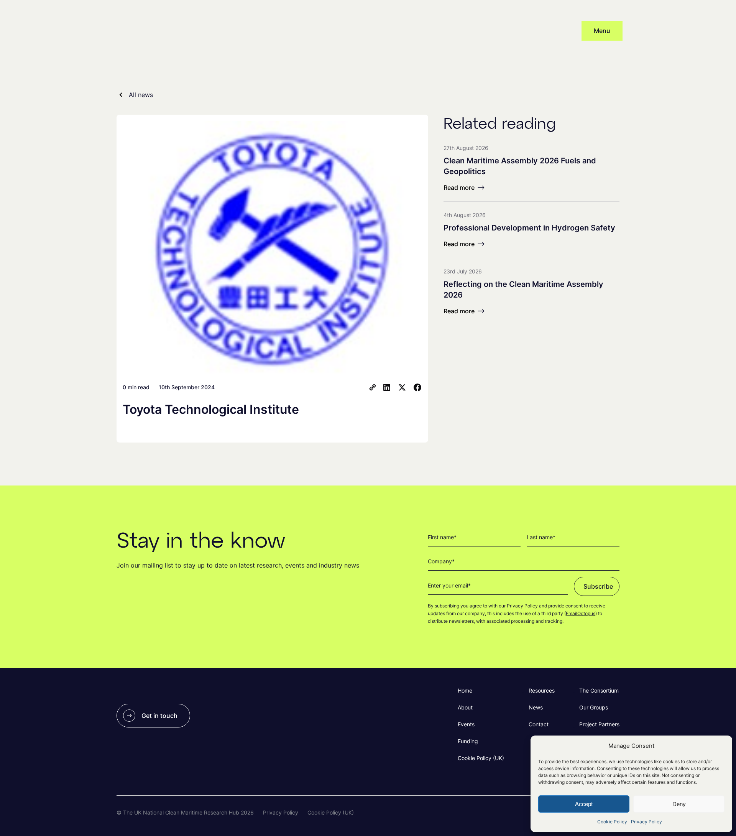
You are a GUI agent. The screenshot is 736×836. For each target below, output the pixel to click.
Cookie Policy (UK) (481, 758)
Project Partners (599, 724)
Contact (539, 724)
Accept (584, 804)
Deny (679, 804)
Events (466, 724)
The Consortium (599, 690)
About (465, 707)
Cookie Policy (612, 821)
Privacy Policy (646, 821)
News (536, 707)
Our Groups (593, 707)
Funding (468, 741)
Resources (542, 690)
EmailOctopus (580, 613)
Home (465, 690)
